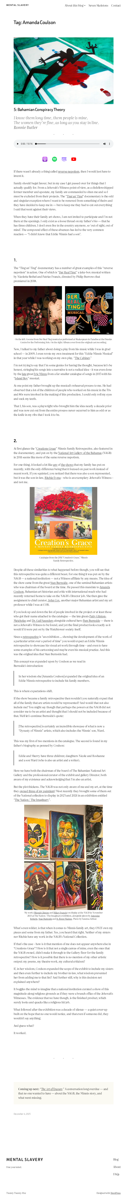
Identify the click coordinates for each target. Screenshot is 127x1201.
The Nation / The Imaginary (32, 800)
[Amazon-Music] (65, 159)
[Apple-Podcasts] (46, 159)
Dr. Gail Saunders (42, 620)
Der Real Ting (67, 272)
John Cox (54, 600)
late (24, 374)
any (55, 464)
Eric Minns (40, 374)
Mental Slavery (17, 5)
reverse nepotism (68, 171)
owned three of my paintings (37, 791)
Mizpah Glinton (41, 912)
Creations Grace (46, 448)
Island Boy (21, 378)
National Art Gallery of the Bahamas (80, 453)
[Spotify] (56, 159)
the (63, 464)
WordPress (116, 1192)
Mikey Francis (60, 912)
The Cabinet (82, 358)
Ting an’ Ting (75, 196)
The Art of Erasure (51, 1089)
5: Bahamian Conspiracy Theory (39, 109)
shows (69, 464)
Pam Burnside (91, 620)
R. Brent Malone (64, 918)
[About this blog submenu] (85, 5)
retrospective (31, 637)
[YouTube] (75, 159)
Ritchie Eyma (53, 478)
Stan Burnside (59, 583)
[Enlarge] (93, 554)
